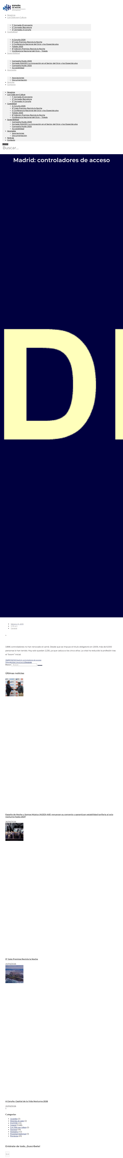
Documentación (19, 80)
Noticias (10, 138)
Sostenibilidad (13, 53)
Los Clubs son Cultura (16, 17)
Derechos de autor (17, 1121)
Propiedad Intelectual (18, 1134)
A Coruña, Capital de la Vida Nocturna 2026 (26, 1101)
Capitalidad (12, 32)
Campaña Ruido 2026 (22, 61)
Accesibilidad (18, 68)
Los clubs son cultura (18, 1127)
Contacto (11, 84)
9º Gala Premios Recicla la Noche (27, 42)
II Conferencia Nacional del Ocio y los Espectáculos (35, 44)
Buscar (5, 144)
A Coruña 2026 (18, 39)
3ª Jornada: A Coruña (21, 30)
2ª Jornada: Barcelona (22, 27)
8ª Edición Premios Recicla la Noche (28, 49)
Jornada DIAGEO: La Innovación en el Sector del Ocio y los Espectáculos (45, 63)
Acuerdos (14, 1119)
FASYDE (14, 1123)
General (14, 628)
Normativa (14, 1132)
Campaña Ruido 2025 (22, 65)
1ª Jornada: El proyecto (22, 25)
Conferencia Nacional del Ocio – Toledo (30, 51)
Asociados (11, 70)
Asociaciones (18, 78)
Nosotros (11, 92)
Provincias (14, 1136)
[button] (22, 633)
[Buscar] (39, 665)
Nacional (13, 1130)
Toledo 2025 (17, 46)
